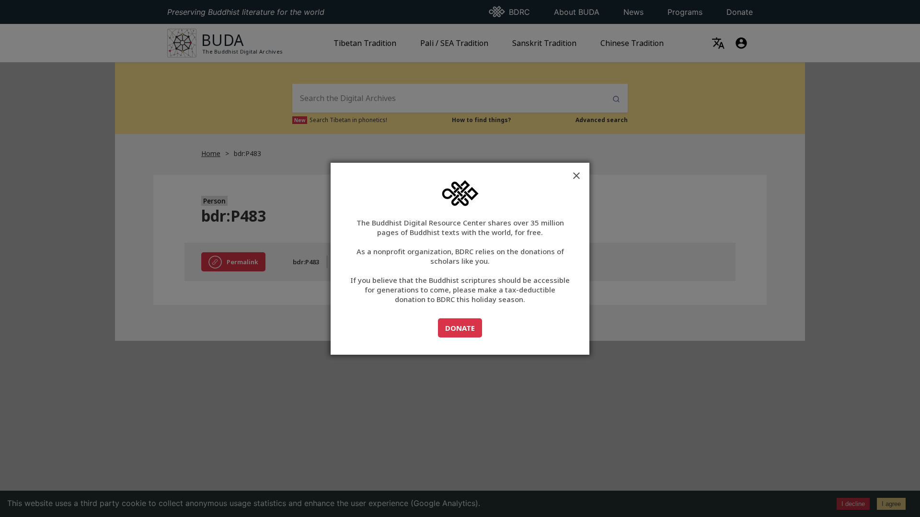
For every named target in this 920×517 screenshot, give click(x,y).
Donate (463, 328)
